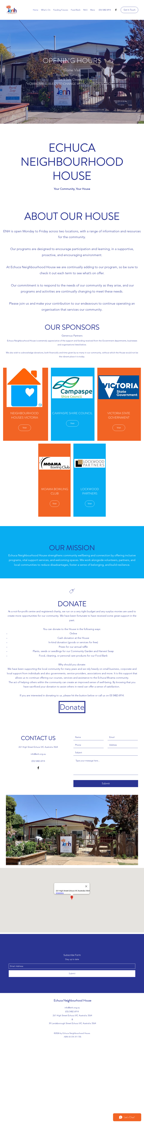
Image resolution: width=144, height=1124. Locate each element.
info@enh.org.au (38, 754)
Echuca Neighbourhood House (72, 1000)
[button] (129, 10)
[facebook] (115, 9)
